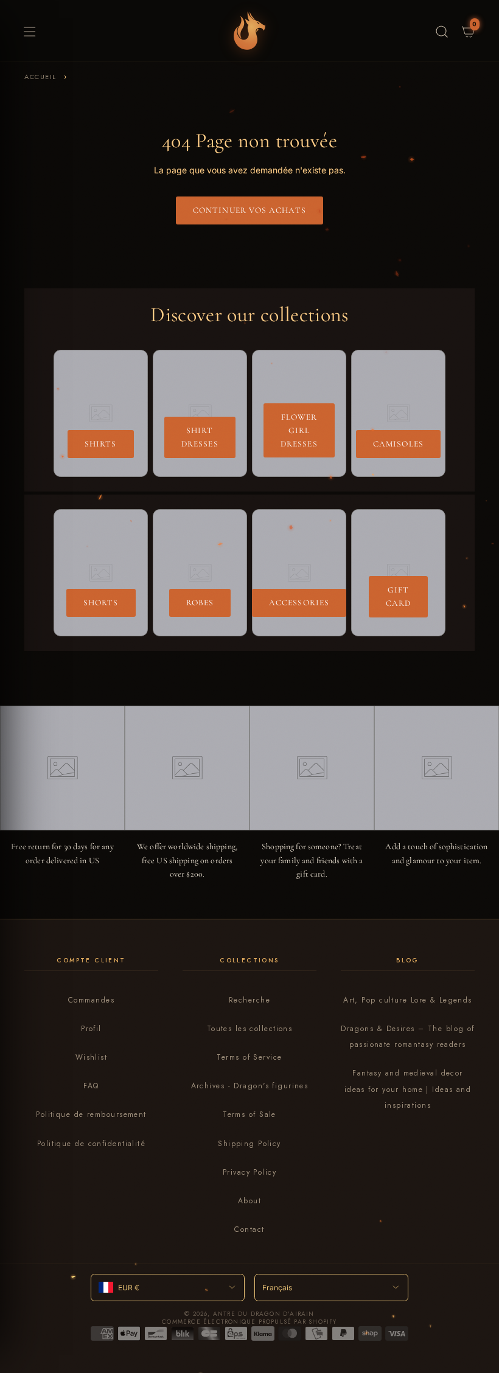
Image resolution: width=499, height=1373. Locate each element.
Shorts (101, 602)
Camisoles (398, 444)
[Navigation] (28, 30)
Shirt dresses (199, 437)
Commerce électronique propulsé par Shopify (249, 1321)
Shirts (101, 444)
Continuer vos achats (249, 210)
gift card (398, 596)
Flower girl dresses (299, 430)
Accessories (299, 602)
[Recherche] (441, 30)
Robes (200, 602)
